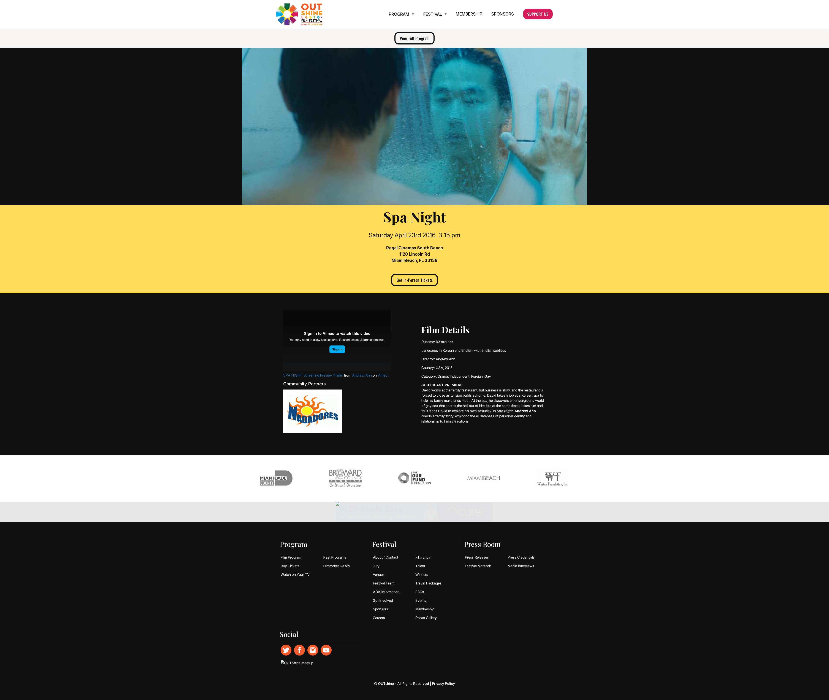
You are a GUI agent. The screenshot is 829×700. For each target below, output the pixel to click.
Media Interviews (521, 566)
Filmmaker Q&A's (336, 566)
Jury (376, 566)
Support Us (538, 14)
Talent (420, 566)
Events (420, 600)
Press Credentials (521, 557)
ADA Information (386, 592)
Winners (421, 574)
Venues (378, 574)
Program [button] (399, 14)
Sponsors (502, 14)
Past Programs (334, 557)
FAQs (419, 592)
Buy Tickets (290, 566)
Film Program (291, 557)
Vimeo (383, 375)
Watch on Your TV (295, 574)
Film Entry (423, 557)
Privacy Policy (443, 683)
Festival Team (383, 583)
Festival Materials (478, 566)
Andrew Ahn (362, 375)
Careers (379, 618)
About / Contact (385, 557)
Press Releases (477, 557)
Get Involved (383, 600)
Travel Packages (428, 583)
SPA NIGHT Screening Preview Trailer (313, 375)
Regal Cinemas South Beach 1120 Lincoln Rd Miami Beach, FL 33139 (414, 254)
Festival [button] (433, 14)
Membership (469, 14)
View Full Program (414, 38)
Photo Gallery (426, 618)
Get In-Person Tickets (415, 280)
